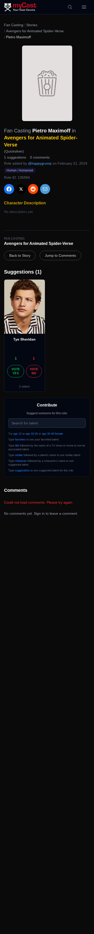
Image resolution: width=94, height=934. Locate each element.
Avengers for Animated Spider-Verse (35, 31)
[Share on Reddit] (33, 189)
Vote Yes (16, 371)
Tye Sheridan (24, 339)
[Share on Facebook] (9, 189)
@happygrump (40, 163)
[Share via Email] (45, 189)
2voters (24, 386)
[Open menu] (84, 7)
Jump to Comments (60, 255)
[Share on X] (21, 189)
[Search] (70, 7)
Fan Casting (13, 25)
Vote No (34, 371)
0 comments (40, 157)
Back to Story (19, 255)
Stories (31, 25)
